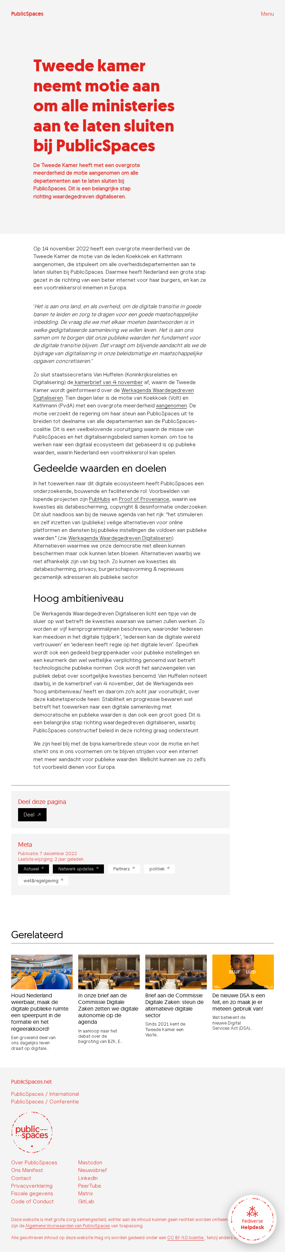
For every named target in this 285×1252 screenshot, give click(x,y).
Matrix (85, 1193)
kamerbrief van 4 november (108, 382)
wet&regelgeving (41, 880)
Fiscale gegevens (32, 1193)
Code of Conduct (32, 1201)
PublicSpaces (27, 14)
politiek (157, 868)
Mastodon (90, 1162)
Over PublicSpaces (34, 1162)
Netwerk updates (76, 868)
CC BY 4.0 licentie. (185, 1237)
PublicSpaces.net (31, 1081)
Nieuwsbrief (92, 1170)
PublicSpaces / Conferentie (45, 1101)
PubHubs (99, 499)
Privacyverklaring (31, 1185)
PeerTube (89, 1185)
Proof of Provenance (144, 499)
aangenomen (171, 405)
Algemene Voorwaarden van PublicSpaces (67, 1225)
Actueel (31, 868)
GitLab (86, 1201)
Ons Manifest (27, 1170)
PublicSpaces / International (45, 1094)
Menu (267, 13)
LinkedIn (88, 1178)
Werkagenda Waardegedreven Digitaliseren (120, 538)
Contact (21, 1178)
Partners (121, 868)
